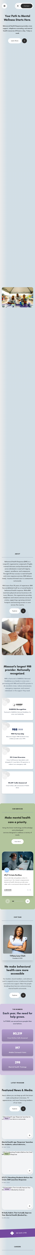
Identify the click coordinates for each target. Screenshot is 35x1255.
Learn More (7, 890)
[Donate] (18, 6)
